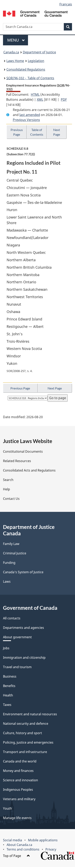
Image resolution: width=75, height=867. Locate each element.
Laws (7, 581)
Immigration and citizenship (24, 657)
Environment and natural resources (30, 714)
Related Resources (17, 461)
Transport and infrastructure (25, 752)
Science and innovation (20, 780)
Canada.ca (11, 52)
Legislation (36, 61)
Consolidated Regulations (25, 69)
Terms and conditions (23, 849)
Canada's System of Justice (23, 572)
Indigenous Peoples (18, 789)
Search (8, 480)
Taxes (7, 704)
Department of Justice (39, 52)
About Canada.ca (19, 845)
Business (9, 676)
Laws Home (15, 61)
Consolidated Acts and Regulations (29, 470)
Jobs (6, 648)
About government (17, 637)
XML (40, 99)
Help (6, 489)
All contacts (11, 618)
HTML (35, 94)
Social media (12, 840)
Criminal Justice (14, 553)
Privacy (50, 849)
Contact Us (11, 498)
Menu (13, 40)
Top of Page (12, 856)
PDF (64, 99)
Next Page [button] (56, 132)
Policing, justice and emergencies (28, 742)
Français (65, 4)
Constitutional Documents (23, 451)
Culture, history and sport (22, 733)
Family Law (11, 544)
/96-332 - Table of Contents (30, 78)
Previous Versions (26, 120)
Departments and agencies (23, 627)
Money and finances (18, 770)
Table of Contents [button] (36, 132)
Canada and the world (19, 761)
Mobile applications (43, 840)
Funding (9, 562)
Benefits (9, 686)
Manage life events (17, 818)
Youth (7, 808)
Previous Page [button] (17, 132)
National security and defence (25, 723)
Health (8, 695)
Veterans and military (19, 799)
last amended (29, 115)
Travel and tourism (17, 667)
